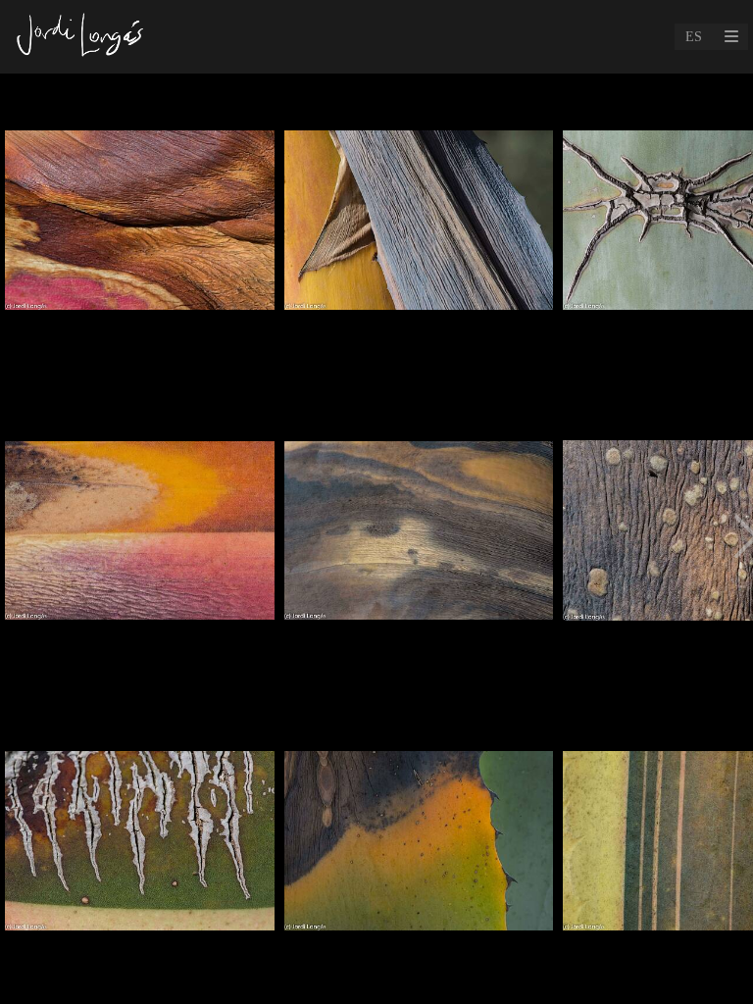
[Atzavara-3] (419, 538)
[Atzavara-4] (419, 849)
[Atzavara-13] (139, 849)
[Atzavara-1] (419, 228)
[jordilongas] (82, 37)
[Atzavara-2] (139, 228)
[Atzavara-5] (139, 538)
